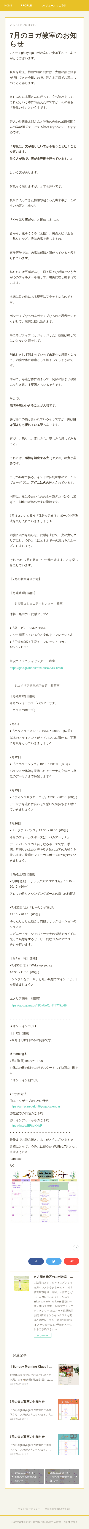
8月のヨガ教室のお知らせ (27, 1401)
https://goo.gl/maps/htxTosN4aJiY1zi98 (36, 668)
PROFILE (26, 5)
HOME (8, 5)
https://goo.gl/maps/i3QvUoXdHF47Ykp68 (38, 1005)
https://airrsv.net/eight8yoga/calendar (35, 1106)
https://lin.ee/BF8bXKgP (26, 1125)
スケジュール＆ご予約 (53, 5)
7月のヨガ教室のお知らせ (27, 1436)
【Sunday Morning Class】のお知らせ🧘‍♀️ (39, 1366)
